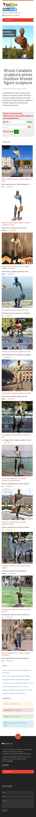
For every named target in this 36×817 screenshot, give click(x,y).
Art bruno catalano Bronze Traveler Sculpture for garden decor (14, 479)
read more (9, 187)
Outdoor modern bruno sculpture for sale (16, 351)
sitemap (10, 761)
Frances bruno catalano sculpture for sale (16, 393)
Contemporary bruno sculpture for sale (15, 310)
